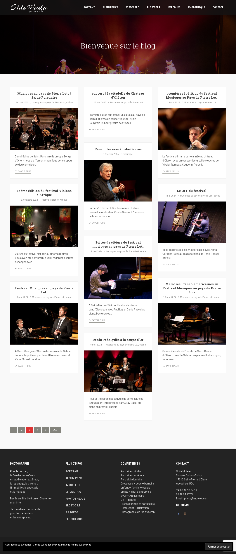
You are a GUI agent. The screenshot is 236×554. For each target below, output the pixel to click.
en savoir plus (23, 171)
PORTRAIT (72, 471)
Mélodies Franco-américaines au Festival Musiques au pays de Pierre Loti (192, 288)
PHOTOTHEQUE (75, 498)
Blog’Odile (153, 7)
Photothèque (196, 7)
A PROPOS (71, 512)
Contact (218, 7)
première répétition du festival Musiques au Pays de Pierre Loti (192, 95)
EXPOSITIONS (74, 519)
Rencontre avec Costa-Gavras (118, 149)
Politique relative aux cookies (76, 544)
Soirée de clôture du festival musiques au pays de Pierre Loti (118, 244)
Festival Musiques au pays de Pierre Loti (44, 290)
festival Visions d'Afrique (54, 200)
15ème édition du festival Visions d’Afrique (44, 193)
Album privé (110, 7)
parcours (174, 7)
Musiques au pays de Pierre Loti (49, 102)
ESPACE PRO (132, 7)
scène (69, 102)
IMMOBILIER (73, 485)
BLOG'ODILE (72, 505)
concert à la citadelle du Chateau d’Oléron (118, 95)
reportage (128, 154)
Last (56, 429)
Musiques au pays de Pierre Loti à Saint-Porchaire (44, 95)
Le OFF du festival (191, 191)
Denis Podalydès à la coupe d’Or (118, 340)
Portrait (89, 7)
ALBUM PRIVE (73, 478)
